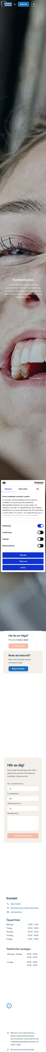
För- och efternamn (15, 784)
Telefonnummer (14, 803)
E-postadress (13, 793)
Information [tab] (23, 489)
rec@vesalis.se (16, 912)
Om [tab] (37, 489)
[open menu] (34, 4)
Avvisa (23, 568)
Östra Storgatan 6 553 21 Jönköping (24, 908)
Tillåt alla (23, 555)
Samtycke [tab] (8, 489)
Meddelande (13, 813)
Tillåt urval (23, 561)
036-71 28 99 (23, 640)
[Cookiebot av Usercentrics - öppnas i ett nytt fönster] (34, 483)
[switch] (40, 532)
